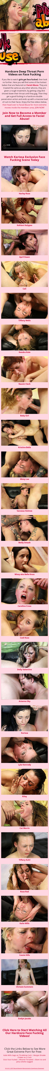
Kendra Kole (24, 352)
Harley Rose (24, 193)
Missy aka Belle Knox (24, 574)
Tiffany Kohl (24, 860)
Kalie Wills (24, 923)
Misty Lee (24, 479)
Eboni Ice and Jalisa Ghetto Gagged (31, 1060)
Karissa (24, 733)
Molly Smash (24, 542)
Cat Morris (24, 828)
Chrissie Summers (24, 987)
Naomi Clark (24, 384)
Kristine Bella (24, 447)
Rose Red (24, 891)
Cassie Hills (24, 955)
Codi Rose (24, 637)
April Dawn (24, 257)
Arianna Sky (24, 701)
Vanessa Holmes (24, 511)
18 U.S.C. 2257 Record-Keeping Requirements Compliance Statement (24, 1068)
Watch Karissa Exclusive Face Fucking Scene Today (24, 158)
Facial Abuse (32, 85)
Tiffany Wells (24, 320)
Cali (24, 288)
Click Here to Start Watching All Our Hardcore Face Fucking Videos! (24, 1033)
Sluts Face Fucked (10, 1059)
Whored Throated (26, 1059)
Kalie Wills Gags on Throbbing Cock (17, 1055)
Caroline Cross (24, 606)
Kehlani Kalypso (24, 225)
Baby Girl (24, 415)
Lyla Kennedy (24, 764)
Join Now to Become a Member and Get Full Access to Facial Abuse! (24, 116)
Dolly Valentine (24, 669)
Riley (24, 796)
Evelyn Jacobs (24, 1018)
